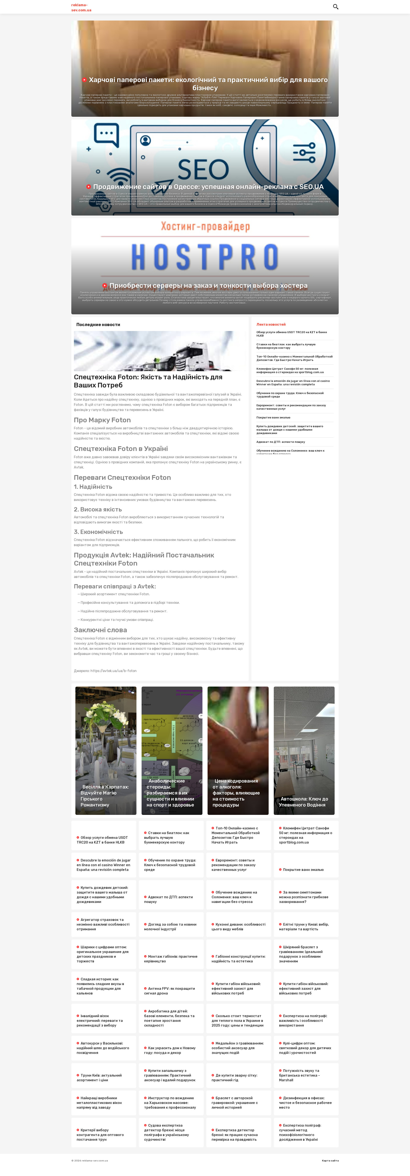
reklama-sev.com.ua (81, 7)
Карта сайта (330, 1160)
